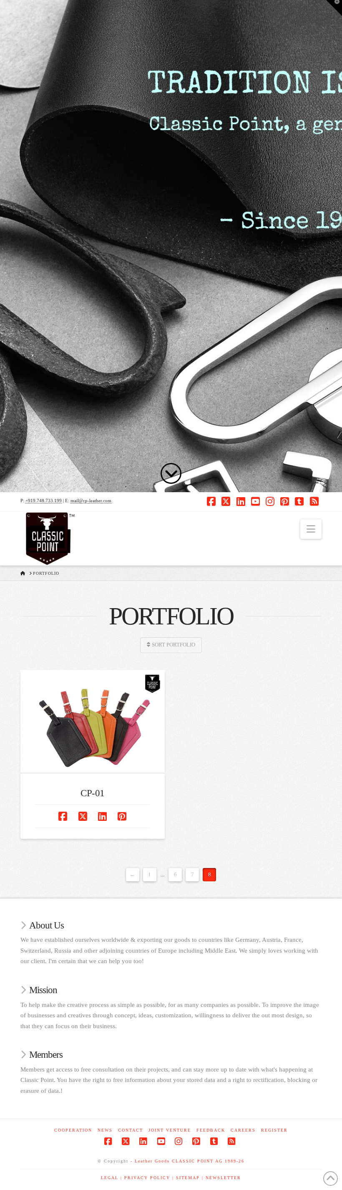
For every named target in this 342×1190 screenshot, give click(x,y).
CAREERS (243, 1130)
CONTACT (130, 1130)
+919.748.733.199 (43, 500)
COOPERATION (73, 1130)
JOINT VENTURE (169, 1130)
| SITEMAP (187, 1177)
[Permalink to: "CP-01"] (92, 721)
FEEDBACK (210, 1130)
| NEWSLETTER (221, 1177)
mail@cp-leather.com (90, 500)
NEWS (105, 1130)
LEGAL (111, 1177)
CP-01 (92, 793)
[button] (311, 529)
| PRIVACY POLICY (146, 1177)
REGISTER (274, 1130)
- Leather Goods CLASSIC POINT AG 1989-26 (187, 1161)
